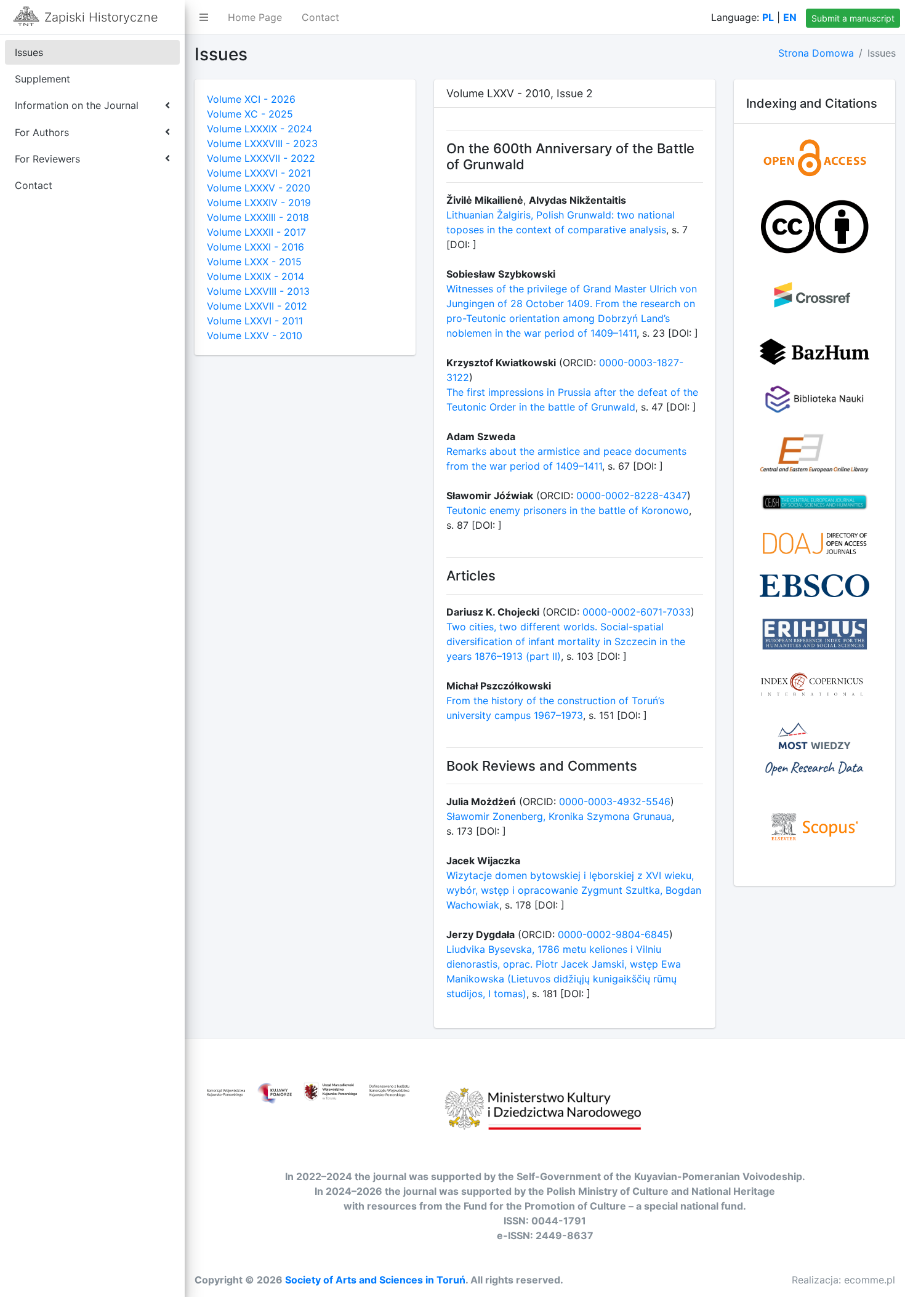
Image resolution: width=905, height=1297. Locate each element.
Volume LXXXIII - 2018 (258, 217)
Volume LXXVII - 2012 (257, 306)
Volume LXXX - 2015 (254, 261)
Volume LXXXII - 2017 (256, 232)
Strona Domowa (816, 53)
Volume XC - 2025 (250, 114)
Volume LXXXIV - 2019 (259, 202)
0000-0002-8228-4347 (631, 495)
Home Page (255, 17)
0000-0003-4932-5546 (614, 801)
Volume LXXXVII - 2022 (261, 158)
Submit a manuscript (853, 18)
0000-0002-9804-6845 (613, 934)
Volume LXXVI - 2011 (255, 321)
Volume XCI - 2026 (251, 99)
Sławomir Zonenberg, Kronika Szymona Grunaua (559, 816)
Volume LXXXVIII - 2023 (262, 143)
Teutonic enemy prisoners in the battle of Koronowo (567, 510)
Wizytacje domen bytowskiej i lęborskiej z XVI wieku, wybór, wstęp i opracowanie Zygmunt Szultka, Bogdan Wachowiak (573, 890)
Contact (320, 17)
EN (790, 17)
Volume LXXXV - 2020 (258, 188)
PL (768, 17)
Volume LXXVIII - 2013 (258, 291)
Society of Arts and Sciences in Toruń (375, 1280)
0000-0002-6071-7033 (636, 612)
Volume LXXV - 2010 (254, 335)
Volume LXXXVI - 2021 (259, 173)
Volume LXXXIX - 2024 (259, 128)
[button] (204, 17)
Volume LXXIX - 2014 (255, 276)
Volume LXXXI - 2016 (255, 247)
